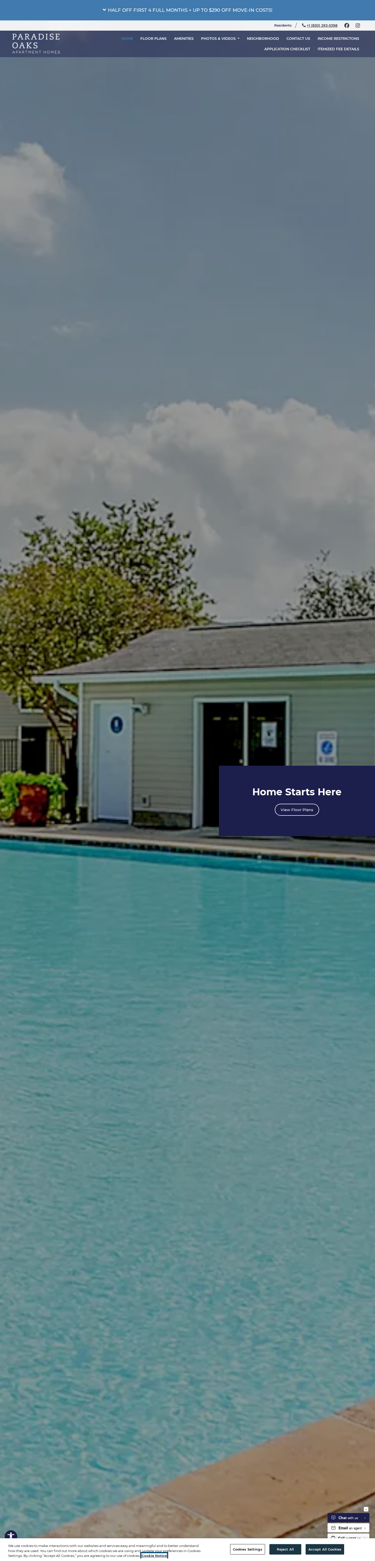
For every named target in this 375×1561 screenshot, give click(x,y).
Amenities (184, 37)
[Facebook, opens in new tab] (347, 25)
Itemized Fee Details (340, 48)
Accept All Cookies (324, 1549)
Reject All (285, 1549)
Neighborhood (263, 37)
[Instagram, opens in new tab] (358, 25)
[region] (187, 1549)
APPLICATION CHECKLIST (289, 48)
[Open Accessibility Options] (11, 1537)
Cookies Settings (247, 1549)
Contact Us (298, 37)
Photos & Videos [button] (219, 37)
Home (127, 37)
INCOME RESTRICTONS (338, 37)
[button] (187, 10)
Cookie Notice (154, 1556)
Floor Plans (153, 37)
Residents (285, 25)
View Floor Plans (297, 809)
